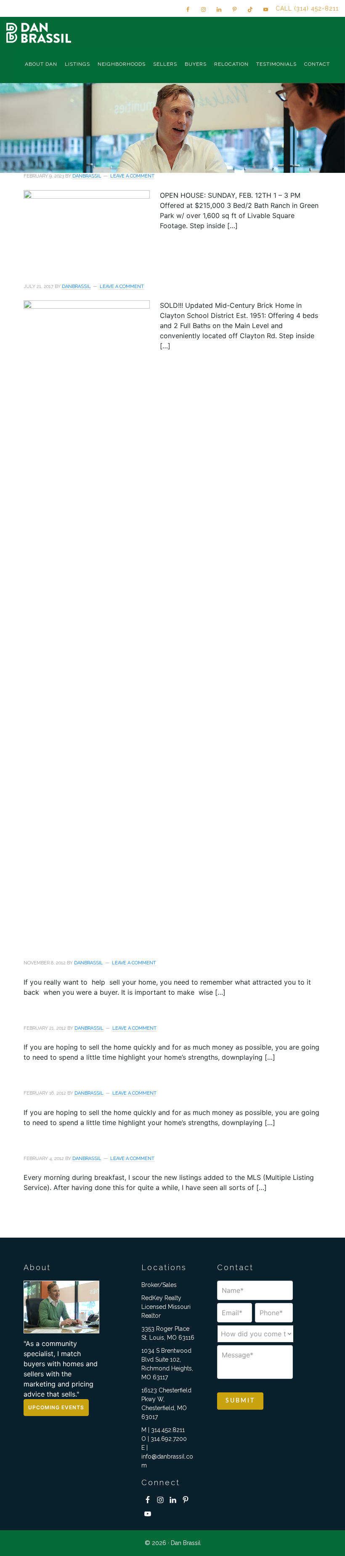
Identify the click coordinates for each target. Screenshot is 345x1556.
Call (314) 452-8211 (307, 8)
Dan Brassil (40, 32)
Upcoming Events (56, 1407)
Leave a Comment (132, 176)
